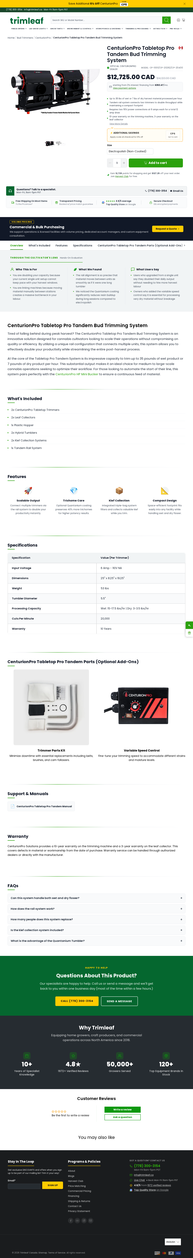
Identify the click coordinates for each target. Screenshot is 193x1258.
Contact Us (74, 1206)
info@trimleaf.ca (143, 1175)
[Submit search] (166, 20)
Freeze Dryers (17, 28)
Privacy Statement (79, 1211)
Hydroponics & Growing (108, 28)
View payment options (124, 88)
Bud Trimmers (25, 38)
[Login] (178, 20)
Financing (73, 1196)
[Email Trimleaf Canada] (90, 1220)
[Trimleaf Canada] (26, 20)
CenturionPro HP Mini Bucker (76, 374)
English (170, 1241)
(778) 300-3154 (157, 191)
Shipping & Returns (79, 1201)
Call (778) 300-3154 (77, 1001)
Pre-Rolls (174, 28)
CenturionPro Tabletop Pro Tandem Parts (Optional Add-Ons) (140, 245)
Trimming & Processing (137, 28)
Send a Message (119, 1001)
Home (11, 38)
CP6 (124, 4)
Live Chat (139, 1180)
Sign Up (53, 1185)
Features (62, 245)
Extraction (159, 28)
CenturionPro (43, 38)
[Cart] (183, 20)
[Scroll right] (184, 245)
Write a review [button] (122, 1109)
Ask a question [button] (122, 1117)
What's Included (39, 245)
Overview (16, 245)
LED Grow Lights (37, 28)
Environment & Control (79, 28)
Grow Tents (56, 28)
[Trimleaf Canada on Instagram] (84, 1220)
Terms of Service (56, 1252)
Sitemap (42, 1252)
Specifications (82, 245)
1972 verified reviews (159, 1185)
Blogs (71, 1176)
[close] (184, 3)
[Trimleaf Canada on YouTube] (77, 1220)
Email (12, 1180)
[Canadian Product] (181, 48)
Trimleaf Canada (28, 1252)
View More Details (118, 123)
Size (109, 145)
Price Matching (77, 1186)
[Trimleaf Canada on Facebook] (70, 1220)
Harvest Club (121, 176)
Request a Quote (166, 229)
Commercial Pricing (79, 1191)
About (71, 1171)
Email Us (178, 191)
